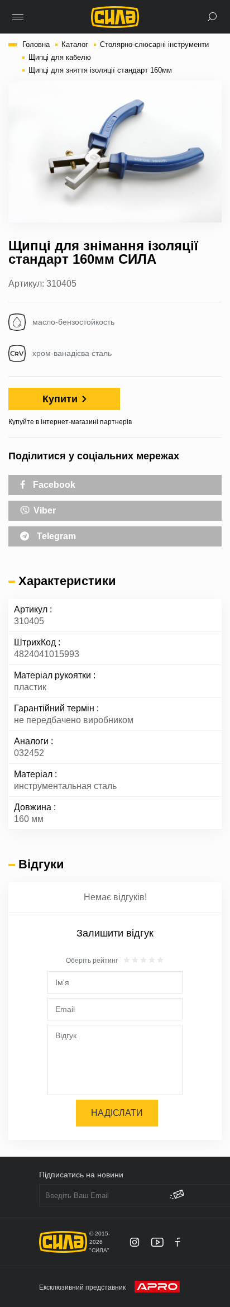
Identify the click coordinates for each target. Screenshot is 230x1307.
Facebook (53, 484)
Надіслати (117, 1113)
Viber (43, 510)
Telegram (55, 536)
